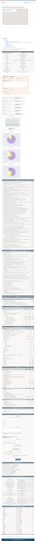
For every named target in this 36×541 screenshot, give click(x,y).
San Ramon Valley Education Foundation (10, 486)
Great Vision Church (10, 497)
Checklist (6, 40)
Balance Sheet (7, 45)
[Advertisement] (18, 31)
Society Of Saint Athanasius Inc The (10, 485)
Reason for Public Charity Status (9, 46)
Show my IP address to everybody (20, 455)
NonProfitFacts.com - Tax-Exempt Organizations (13, 2)
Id (2, 478)
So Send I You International (10, 491)
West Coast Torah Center (10, 490)
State (27, 478)
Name (10, 478)
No (6, 434)
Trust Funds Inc (4, 467)
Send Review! (18, 459)
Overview (6, 39)
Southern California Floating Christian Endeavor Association (10, 502)
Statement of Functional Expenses (9, 44)
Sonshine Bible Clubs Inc (10, 487)
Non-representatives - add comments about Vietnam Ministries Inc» (11, 49)
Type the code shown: (5, 88)
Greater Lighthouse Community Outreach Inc (10, 483)
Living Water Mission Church (10, 482)
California (7, 5)
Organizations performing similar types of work (10, 47)
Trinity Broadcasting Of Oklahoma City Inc (9, 484)
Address (22, 478)
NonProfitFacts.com (4, 5)
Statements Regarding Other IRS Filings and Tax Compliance (12, 41)
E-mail (20, 78)
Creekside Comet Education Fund (9, 500)
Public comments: (7, 80)
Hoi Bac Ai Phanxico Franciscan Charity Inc (7, 469)
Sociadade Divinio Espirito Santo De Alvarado (10, 499)
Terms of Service (14, 442)
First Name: (4, 78)
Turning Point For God (10, 479)
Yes (4, 434)
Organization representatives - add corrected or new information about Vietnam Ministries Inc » (14, 48)
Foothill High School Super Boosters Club (6, 468)
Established (30, 478)
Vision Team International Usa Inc (10, 501)
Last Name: (11, 78)
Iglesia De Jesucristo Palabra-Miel (6, 474)
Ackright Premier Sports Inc (5, 466)
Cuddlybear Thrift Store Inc (5, 470)
